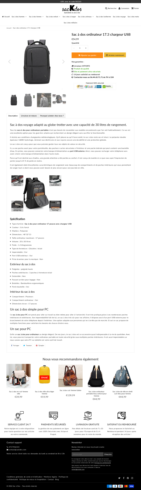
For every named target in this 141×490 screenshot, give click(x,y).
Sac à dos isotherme (103, 17)
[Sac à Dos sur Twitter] (120, 478)
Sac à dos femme (35, 17)
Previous (9, 61)
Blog (57, 479)
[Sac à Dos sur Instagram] (132, 478)
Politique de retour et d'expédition (32, 479)
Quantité (75, 43)
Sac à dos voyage (119, 17)
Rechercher (112, 8)
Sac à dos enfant (52, 17)
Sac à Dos (16, 486)
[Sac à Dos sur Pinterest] (128, 478)
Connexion (125, 8)
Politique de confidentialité (102, 462)
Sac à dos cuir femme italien (70, 390)
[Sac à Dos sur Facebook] (124, 478)
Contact (51, 479)
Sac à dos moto (133, 17)
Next (63, 61)
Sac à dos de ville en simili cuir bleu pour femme (122, 392)
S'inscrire (107, 454)
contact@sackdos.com (17, 450)
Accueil (7, 17)
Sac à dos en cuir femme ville (18, 392)
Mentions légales (50, 477)
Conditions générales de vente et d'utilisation (24, 477)
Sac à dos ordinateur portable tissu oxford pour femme (96, 393)
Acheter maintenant (116, 55)
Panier (136, 8)
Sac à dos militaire (70, 23)
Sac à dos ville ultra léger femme (44, 392)
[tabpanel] (13, 100)
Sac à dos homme (18, 17)
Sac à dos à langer (69, 17)
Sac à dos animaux (85, 17)
